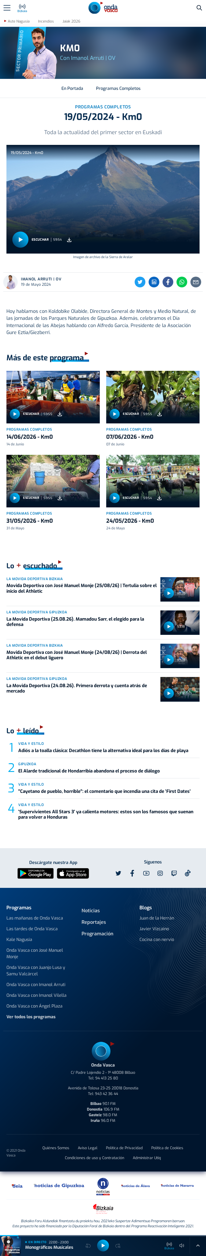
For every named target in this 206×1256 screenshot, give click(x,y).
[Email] (195, 282)
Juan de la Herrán (156, 918)
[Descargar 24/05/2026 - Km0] (159, 498)
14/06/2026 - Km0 (29, 437)
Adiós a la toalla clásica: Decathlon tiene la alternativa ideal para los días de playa (103, 751)
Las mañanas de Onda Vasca (34, 918)
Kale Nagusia (19, 939)
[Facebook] (168, 282)
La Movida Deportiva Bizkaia (34, 579)
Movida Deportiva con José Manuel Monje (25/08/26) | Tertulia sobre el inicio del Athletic (81, 588)
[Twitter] (140, 282)
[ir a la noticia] (53, 397)
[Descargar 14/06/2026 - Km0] (60, 414)
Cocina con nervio (156, 939)
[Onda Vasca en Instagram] (160, 873)
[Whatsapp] (181, 282)
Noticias (91, 910)
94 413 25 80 (106, 1078)
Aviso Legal (87, 1148)
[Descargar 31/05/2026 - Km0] (60, 498)
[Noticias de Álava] (135, 1185)
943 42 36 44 (106, 1093)
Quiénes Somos (55, 1148)
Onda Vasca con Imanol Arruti (35, 984)
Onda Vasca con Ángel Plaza (34, 1006)
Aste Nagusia (19, 21)
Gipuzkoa (27, 764)
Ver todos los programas (31, 1017)
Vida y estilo (31, 743)
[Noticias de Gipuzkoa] (59, 1185)
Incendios (46, 21)
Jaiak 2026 (71, 21)
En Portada (72, 88)
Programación (97, 934)
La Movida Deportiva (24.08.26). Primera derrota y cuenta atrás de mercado (76, 688)
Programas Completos (118, 88)
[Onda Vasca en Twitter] (118, 873)
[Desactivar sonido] (181, 1245)
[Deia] (17, 1185)
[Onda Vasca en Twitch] (174, 873)
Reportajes (94, 922)
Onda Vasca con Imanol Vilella (36, 995)
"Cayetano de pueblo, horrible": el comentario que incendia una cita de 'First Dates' (104, 791)
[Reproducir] (20, 240)
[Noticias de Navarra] (177, 1185)
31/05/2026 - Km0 (29, 521)
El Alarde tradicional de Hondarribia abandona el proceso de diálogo (89, 771)
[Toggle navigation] (7, 7)
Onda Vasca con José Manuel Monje (34, 953)
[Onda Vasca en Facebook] (132, 873)
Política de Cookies (167, 1148)
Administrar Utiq (147, 1157)
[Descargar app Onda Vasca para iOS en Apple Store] (73, 873)
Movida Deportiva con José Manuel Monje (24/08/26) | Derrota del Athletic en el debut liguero (76, 655)
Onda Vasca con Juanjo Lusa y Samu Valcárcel (35, 971)
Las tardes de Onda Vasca (32, 929)
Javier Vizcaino (154, 929)
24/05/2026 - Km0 (130, 521)
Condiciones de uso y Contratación (94, 1157)
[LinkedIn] (154, 282)
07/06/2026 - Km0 (129, 437)
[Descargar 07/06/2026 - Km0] (159, 414)
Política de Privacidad (124, 1148)
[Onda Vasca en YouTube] (146, 873)
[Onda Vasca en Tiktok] (187, 873)
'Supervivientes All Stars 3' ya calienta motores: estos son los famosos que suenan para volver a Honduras (105, 814)
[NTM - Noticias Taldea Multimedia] (103, 1186)
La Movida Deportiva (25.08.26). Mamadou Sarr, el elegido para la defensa (75, 622)
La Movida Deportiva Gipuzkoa (36, 612)
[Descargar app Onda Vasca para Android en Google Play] (35, 873)
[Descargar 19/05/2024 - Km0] (69, 239)
